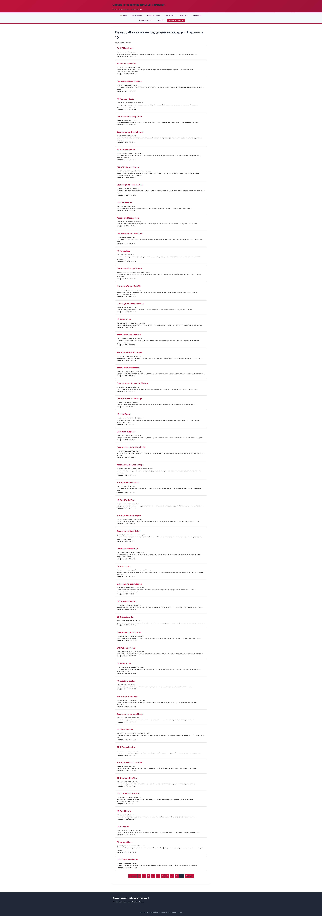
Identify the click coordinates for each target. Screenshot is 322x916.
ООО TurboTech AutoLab (128, 793)
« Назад (132, 876)
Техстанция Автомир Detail (129, 116)
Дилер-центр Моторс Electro (130, 714)
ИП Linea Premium (125, 729)
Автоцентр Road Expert (128, 482)
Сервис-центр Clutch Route (130, 132)
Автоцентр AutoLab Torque (129, 352)
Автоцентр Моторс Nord (128, 218)
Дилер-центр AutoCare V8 (129, 632)
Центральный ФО (137, 15)
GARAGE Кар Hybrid (126, 648)
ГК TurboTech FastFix (126, 601)
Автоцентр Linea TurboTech (129, 762)
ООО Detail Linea (124, 202)
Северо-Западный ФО (153, 15)
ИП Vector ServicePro (127, 63)
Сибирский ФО (197, 15)
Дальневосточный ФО (146, 20)
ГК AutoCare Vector (126, 681)
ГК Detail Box (123, 826)
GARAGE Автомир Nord (127, 696)
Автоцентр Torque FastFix (129, 286)
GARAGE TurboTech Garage (129, 399)
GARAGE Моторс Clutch (128, 167)
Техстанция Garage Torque (129, 268)
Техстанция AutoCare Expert (130, 233)
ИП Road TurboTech (126, 500)
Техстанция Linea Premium (129, 81)
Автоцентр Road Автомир (129, 335)
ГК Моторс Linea (124, 842)
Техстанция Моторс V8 (127, 548)
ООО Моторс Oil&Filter (127, 778)
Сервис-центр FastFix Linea (130, 185)
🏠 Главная (123, 15)
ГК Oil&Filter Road (125, 48)
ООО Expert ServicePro (127, 859)
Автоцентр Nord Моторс (128, 368)
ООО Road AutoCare (126, 432)
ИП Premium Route (125, 99)
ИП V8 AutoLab (124, 319)
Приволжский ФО (170, 15)
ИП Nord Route (123, 414)
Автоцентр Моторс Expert (129, 515)
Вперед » (189, 876)
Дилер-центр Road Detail (128, 531)
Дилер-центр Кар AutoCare (129, 584)
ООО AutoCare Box (125, 617)
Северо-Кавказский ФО (175, 20)
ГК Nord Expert (124, 566)
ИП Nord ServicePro (126, 149)
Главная (114, 9)
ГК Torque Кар (123, 251)
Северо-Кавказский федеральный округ (130, 9)
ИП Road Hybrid (124, 811)
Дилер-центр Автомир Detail (130, 304)
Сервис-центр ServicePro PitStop (132, 383)
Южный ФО (160, 20)
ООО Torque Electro (126, 747)
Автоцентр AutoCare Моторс (130, 465)
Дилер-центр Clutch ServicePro (131, 447)
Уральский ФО (184, 15)
